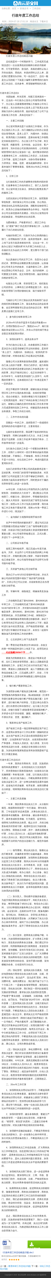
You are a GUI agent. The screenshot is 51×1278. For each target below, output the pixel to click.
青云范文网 (22, 1275)
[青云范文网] (25, 3)
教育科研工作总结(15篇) (19, 1266)
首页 (14, 8)
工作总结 (36, 8)
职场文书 (24, 8)
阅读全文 (34, 21)
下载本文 (44, 21)
